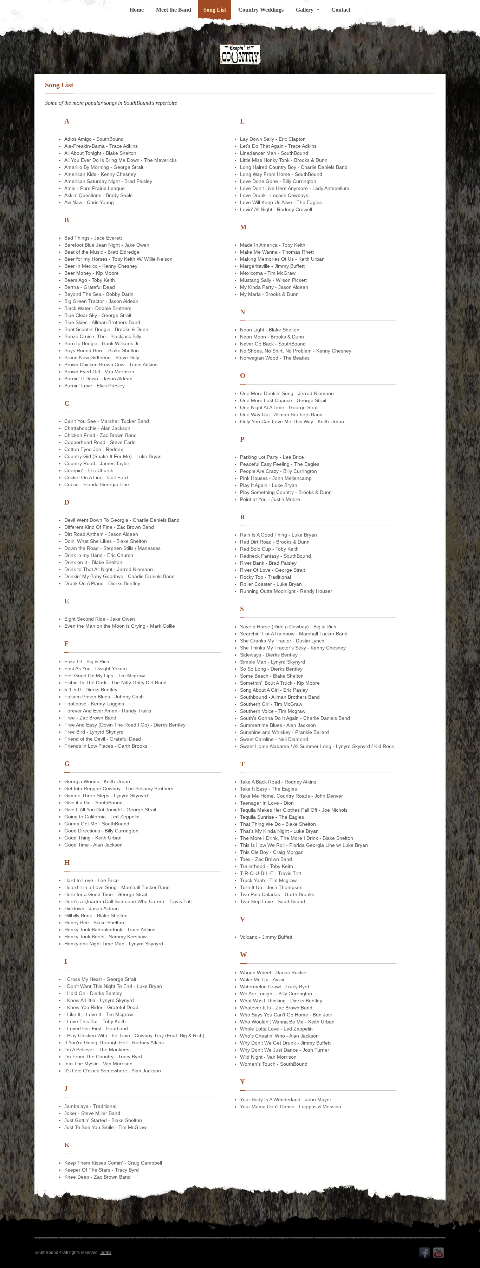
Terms (105, 1252)
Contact (340, 10)
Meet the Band (173, 10)
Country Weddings (261, 10)
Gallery (304, 10)
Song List (214, 10)
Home (137, 10)
